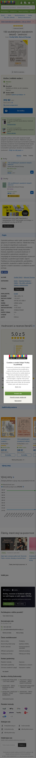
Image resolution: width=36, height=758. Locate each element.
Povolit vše (18, 393)
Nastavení (18, 400)
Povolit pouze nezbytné (18, 397)
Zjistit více (18, 387)
